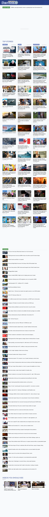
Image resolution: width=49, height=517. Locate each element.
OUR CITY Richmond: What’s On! (14, 295)
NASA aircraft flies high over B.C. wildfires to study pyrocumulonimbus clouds (22, 346)
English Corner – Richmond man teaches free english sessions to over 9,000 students (24, 291)
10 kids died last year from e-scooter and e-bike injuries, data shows (20, 409)
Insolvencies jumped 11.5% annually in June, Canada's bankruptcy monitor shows (23, 358)
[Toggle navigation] (45, 2)
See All (3, 479)
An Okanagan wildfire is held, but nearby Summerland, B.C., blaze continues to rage (23, 394)
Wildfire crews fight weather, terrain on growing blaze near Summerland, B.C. (22, 469)
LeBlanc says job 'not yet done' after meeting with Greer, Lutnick (20, 453)
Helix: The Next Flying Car (13, 318)
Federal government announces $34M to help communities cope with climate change (24, 255)
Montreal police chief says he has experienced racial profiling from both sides (22, 378)
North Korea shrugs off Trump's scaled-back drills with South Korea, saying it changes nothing (25, 445)
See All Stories (13, 44)
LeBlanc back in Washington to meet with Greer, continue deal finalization (21, 461)
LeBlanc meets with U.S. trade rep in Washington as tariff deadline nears (21, 390)
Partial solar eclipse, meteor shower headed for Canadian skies (20, 370)
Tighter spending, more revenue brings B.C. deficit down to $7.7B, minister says (23, 342)
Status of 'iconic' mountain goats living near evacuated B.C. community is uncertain (23, 386)
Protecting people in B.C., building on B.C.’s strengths (18, 283)
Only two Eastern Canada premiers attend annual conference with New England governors (25, 362)
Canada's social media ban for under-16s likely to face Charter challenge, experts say (24, 437)
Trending (5, 249)
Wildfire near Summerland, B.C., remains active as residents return (20, 425)
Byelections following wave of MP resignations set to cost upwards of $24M (22, 279)
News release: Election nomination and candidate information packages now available (24, 310)
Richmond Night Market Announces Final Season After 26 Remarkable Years (22, 263)
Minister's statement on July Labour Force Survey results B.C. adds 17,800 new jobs (24, 374)
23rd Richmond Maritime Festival (14, 287)
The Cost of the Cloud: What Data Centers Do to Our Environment (20, 251)
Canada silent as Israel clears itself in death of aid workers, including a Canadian (23, 465)
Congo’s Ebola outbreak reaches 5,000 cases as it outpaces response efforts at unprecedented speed (27, 441)
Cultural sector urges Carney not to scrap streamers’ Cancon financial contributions (23, 397)
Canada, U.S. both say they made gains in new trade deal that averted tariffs (22, 457)
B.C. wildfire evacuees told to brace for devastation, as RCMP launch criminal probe (24, 299)
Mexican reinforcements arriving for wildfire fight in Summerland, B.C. (21, 314)
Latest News (6, 7)
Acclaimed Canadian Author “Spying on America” (17, 354)
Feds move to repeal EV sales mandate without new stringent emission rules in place (24, 421)
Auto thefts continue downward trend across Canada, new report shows (21, 330)
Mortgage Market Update (12, 271)
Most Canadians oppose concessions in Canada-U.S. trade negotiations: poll (22, 417)
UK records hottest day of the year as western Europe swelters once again (22, 405)
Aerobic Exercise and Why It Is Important (16, 259)
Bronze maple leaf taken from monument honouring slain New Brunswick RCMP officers (24, 401)
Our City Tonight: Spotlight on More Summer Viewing (18, 350)
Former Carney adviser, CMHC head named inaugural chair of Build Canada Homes (23, 267)
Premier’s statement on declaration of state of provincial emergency (20, 334)
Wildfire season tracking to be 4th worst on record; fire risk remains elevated (22, 433)
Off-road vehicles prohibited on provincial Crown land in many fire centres (21, 306)
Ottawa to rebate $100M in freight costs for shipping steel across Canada (21, 275)
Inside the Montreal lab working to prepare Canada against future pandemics (22, 429)
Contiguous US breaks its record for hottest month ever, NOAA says (21, 303)
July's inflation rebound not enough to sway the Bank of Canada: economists (22, 413)
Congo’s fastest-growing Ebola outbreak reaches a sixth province (20, 382)
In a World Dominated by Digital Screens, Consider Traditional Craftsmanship (22, 326)
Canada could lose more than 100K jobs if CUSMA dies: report (20, 322)
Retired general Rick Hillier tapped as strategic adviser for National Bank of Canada (23, 338)
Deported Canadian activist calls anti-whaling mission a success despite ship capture (24, 449)
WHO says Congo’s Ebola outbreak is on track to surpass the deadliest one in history (24, 366)
